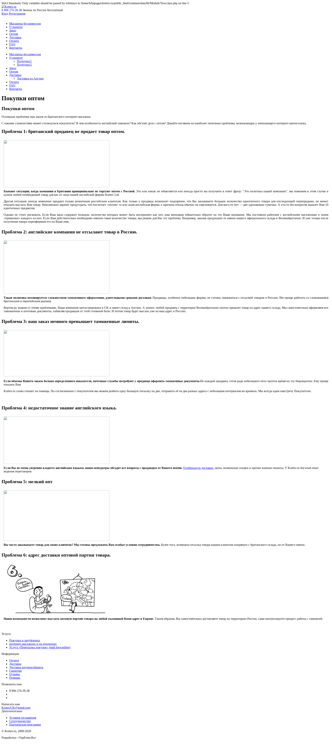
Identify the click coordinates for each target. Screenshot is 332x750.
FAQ (12, 44)
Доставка (15, 37)
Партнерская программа (25, 724)
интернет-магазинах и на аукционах (33, 643)
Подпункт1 (24, 61)
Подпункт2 (24, 64)
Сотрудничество (20, 721)
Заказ (12, 30)
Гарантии (15, 670)
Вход (5, 13)
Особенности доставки (198, 468)
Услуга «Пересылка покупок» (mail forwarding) (39, 647)
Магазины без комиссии (25, 23)
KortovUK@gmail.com (16, 707)
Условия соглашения (22, 717)
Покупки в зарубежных (24, 640)
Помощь (14, 677)
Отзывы (14, 674)
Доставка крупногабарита (26, 667)
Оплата (14, 40)
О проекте (16, 27)
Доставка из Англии (30, 78)
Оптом (13, 34)
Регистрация (17, 13)
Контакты (15, 47)
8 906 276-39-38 (12, 10)
